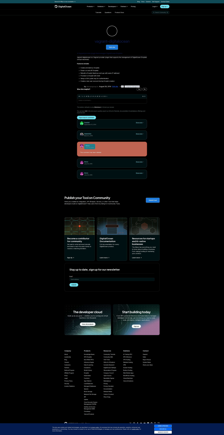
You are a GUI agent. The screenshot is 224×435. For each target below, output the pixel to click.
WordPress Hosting (128, 375)
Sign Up (69, 258)
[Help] (145, 96)
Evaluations (87, 367)
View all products (87, 324)
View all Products (89, 414)
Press (66, 375)
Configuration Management (132, 86)
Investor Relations (69, 386)
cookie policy (135, 429)
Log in (154, 6)
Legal (66, 378)
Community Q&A (108, 357)
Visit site (112, 47)
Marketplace (107, 381)
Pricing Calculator (109, 386)
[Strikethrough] (84, 96)
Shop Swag (107, 397)
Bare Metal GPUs (89, 359)
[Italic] (81, 96)
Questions (108, 12)
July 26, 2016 (90, 147)
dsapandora (87, 133)
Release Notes (108, 391)
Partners (66, 367)
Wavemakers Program (110, 370)
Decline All (163, 429)
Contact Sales (165, 1)
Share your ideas (148, 365)
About (66, 354)
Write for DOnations (109, 362)
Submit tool (153, 200)
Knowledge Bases (89, 354)
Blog (138, 1)
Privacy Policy (68, 381)
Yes (139, 89)
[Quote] (101, 96)
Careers (148, 1)
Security (66, 383)
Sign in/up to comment (86, 117)
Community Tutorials (109, 354)
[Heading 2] (94, 96)
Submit (74, 285)
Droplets (86, 373)
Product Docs (119, 12)
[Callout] (103, 96)
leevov (88, 145)
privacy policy (95, 427)
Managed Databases (90, 386)
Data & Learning (88, 365)
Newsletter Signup (109, 378)
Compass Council (109, 373)
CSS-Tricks (107, 359)
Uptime (86, 399)
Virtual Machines (128, 378)
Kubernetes (87, 375)
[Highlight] (90, 96)
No (145, 89)
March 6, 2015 (88, 135)
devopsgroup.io (92, 86)
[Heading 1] (92, 96)
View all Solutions (128, 381)
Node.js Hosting (127, 370)
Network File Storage (90, 394)
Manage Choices (163, 432)
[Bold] (79, 96)
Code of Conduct (109, 394)
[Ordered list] (99, 96)
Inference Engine (89, 362)
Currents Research (109, 365)
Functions (87, 378)
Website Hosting (128, 362)
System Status (147, 362)
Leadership (67, 357)
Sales (144, 357)
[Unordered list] (97, 96)
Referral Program (69, 370)
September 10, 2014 (90, 124)
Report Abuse (147, 359)
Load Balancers (88, 383)
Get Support (155, 1)
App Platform (87, 381)
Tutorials (98, 12)
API (122, 86)
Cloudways (87, 411)
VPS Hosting (126, 359)
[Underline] (83, 96)
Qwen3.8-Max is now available (64, 1)
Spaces (86, 389)
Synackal (86, 122)
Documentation (108, 389)
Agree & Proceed (163, 426)
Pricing (106, 383)
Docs (142, 1)
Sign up (164, 6)
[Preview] (143, 96)
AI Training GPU (127, 354)
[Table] (105, 96)
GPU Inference (127, 357)
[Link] (86, 96)
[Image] (88, 96)
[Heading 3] (95, 96)
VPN (124, 365)
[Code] (106, 96)
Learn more (104, 258)
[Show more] (143, 122)
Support (145, 354)
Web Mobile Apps (128, 373)
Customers (67, 365)
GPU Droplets (88, 357)
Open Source (107, 375)
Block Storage (88, 391)
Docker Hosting (127, 367)
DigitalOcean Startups (110, 367)
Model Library (88, 370)
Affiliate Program (69, 373)
